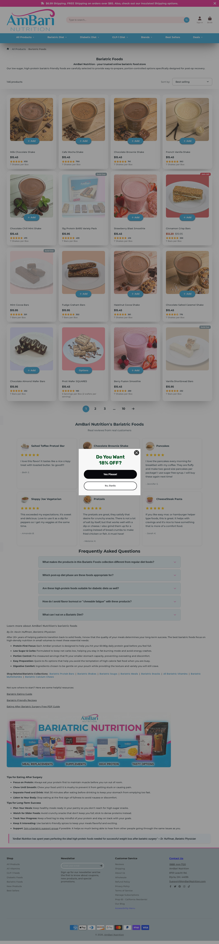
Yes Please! (110, 474)
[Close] (136, 453)
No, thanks (110, 485)
